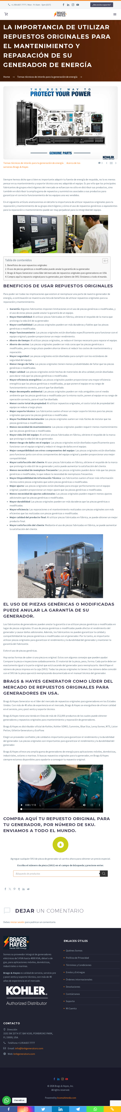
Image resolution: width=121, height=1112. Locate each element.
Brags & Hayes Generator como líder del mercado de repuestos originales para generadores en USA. (57, 272)
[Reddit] (28, 889)
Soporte (70, 1001)
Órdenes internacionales (79, 979)
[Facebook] (63, 4)
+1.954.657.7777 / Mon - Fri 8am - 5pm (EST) (31, 4)
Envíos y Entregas (75, 972)
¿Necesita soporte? (101, 4)
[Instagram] (73, 4)
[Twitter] (10, 889)
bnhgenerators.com (24, 1053)
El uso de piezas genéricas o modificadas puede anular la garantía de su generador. (48, 269)
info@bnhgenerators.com (29, 1048)
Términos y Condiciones (78, 965)
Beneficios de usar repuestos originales (27, 265)
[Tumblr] (19, 889)
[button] (103, 260)
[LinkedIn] (68, 4)
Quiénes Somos (74, 950)
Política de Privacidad (77, 957)
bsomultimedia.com (66, 1097)
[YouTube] (77, 4)
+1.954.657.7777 (26, 1042)
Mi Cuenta (71, 1008)
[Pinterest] (14, 889)
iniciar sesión (17, 922)
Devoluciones (73, 986)
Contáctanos (73, 993)
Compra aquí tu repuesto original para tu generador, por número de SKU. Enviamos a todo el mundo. (57, 276)
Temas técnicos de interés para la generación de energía (33, 162)
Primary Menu (115, 14)
